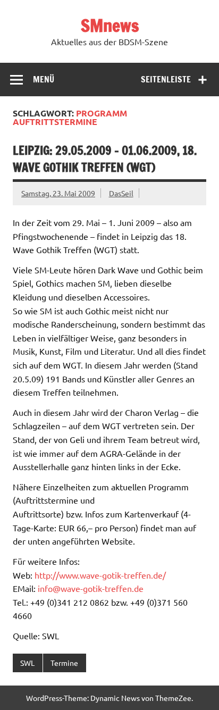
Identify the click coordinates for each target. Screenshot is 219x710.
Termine (64, 662)
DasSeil (121, 193)
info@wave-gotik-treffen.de (91, 588)
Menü (43, 79)
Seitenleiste (166, 79)
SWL (27, 662)
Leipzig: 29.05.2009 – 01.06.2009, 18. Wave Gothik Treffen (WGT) (105, 158)
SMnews (110, 25)
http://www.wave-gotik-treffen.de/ (100, 575)
